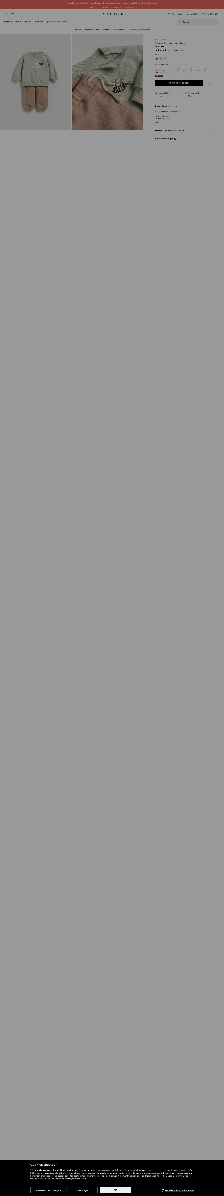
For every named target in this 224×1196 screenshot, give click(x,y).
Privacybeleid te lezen (75, 1179)
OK (115, 1190)
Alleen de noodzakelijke (48, 1190)
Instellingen (82, 1190)
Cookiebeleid (55, 1179)
